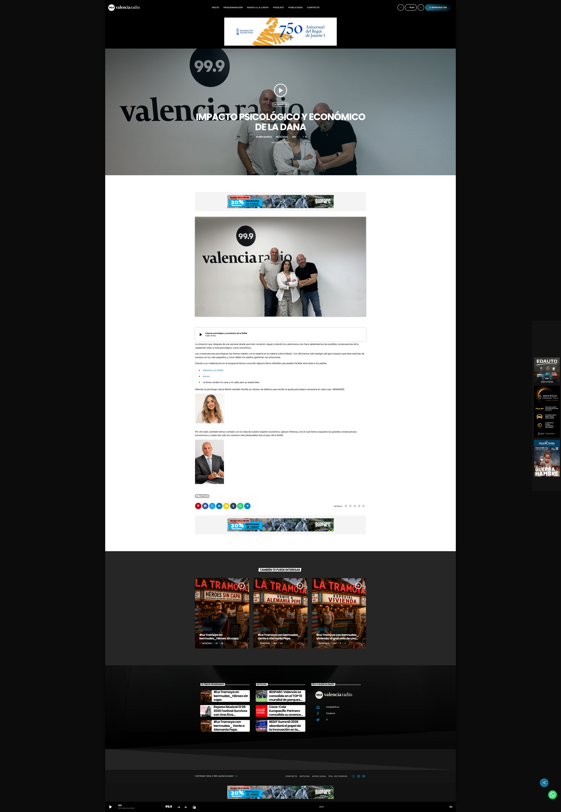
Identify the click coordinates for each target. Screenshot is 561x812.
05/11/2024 (280, 137)
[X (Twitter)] (353, 776)
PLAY (411, 7)
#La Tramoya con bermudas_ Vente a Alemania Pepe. (279, 636)
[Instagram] (358, 776)
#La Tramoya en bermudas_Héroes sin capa (218, 636)
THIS (236, 776)
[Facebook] (363, 776)
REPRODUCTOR (438, 7)
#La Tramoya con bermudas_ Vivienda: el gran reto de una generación (337, 638)
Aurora (206, 376)
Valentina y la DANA (213, 370)
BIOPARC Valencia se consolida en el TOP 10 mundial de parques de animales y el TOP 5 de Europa (286, 700)
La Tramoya (280, 104)
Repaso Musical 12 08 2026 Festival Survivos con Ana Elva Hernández (230, 713)
